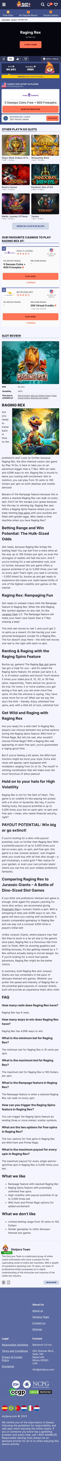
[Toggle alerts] (42, 4)
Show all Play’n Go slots (30, 226)
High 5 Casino (24, 395)
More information (30, 109)
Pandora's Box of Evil (42, 187)
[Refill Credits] (10, 59)
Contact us (38, 1323)
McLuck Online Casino (41, 395)
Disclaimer (8, 1366)
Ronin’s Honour (9, 187)
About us (37, 1310)
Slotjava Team (40, 1316)
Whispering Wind (40, 157)
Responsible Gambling (15, 1344)
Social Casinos (50, 15)
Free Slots (8, 15)
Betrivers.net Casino (39, 398)
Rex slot (44, 664)
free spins (24, 512)
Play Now (52, 118)
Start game (30, 44)
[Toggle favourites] (55, 4)
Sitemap (37, 1329)
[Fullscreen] (4, 59)
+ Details (30, 282)
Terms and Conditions (15, 1350)
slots (14, 20)
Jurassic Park (10, 614)
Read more (51, 1282)
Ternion (35, 216)
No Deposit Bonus (28, 15)
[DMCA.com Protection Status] (40, 1392)
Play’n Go (31, 37)
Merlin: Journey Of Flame (15, 216)
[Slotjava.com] (23, 5)
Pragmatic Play (11, 909)
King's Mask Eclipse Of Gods (17, 157)
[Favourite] (25, 59)
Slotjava (6, 20)
